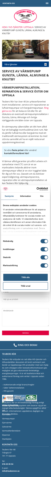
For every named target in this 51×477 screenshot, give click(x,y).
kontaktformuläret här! (16, 153)
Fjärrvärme (7, 422)
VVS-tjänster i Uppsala (20, 27)
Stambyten (7, 439)
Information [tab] (25, 196)
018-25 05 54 (7, 464)
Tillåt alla (25, 277)
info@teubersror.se (10, 471)
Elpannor (6, 435)
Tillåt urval (25, 286)
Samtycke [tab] (9, 196)
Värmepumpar (8, 418)
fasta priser (18, 150)
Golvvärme (6, 426)
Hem (4, 27)
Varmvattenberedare (11, 430)
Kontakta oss (9, 3)
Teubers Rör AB (25, 16)
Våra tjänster (10, 64)
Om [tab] (41, 196)
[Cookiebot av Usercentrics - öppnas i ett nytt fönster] (36, 189)
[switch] (44, 249)
